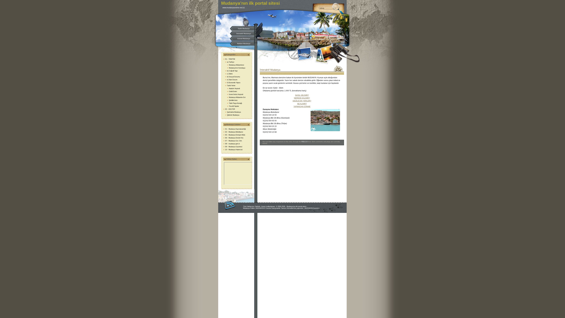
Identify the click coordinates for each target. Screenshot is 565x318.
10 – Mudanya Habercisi (233, 149)
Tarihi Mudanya (244, 28)
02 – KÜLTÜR (230, 109)
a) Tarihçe (230, 62)
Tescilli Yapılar (234, 106)
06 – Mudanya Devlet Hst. (234, 138)
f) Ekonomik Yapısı (233, 82)
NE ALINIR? (302, 104)
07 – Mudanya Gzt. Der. (233, 141)
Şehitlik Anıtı (233, 100)
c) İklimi (229, 74)
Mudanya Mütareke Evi (237, 97)
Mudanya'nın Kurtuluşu (237, 68)
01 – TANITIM (230, 59)
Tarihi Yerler (231, 85)
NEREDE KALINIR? (302, 98)
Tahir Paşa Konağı (235, 103)
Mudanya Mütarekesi (236, 65)
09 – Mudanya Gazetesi (233, 147)
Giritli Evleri (233, 91)
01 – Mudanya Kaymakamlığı (235, 129)
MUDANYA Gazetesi (312, 208)
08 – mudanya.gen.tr (232, 144)
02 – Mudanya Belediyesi (234, 132)
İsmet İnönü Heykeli (236, 94)
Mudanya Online (249, 208)
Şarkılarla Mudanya (234, 112)
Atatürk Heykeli (234, 88)
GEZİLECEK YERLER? (302, 101)
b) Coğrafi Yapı (232, 71)
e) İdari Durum (232, 80)
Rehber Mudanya (243, 43)
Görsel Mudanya (243, 38)
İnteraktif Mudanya (243, 33)
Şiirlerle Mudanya (233, 115)
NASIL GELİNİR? (302, 95)
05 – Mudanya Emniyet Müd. (235, 135)
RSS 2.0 (304, 142)
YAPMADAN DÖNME (302, 107)
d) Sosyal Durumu (233, 77)
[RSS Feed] (230, 205)
